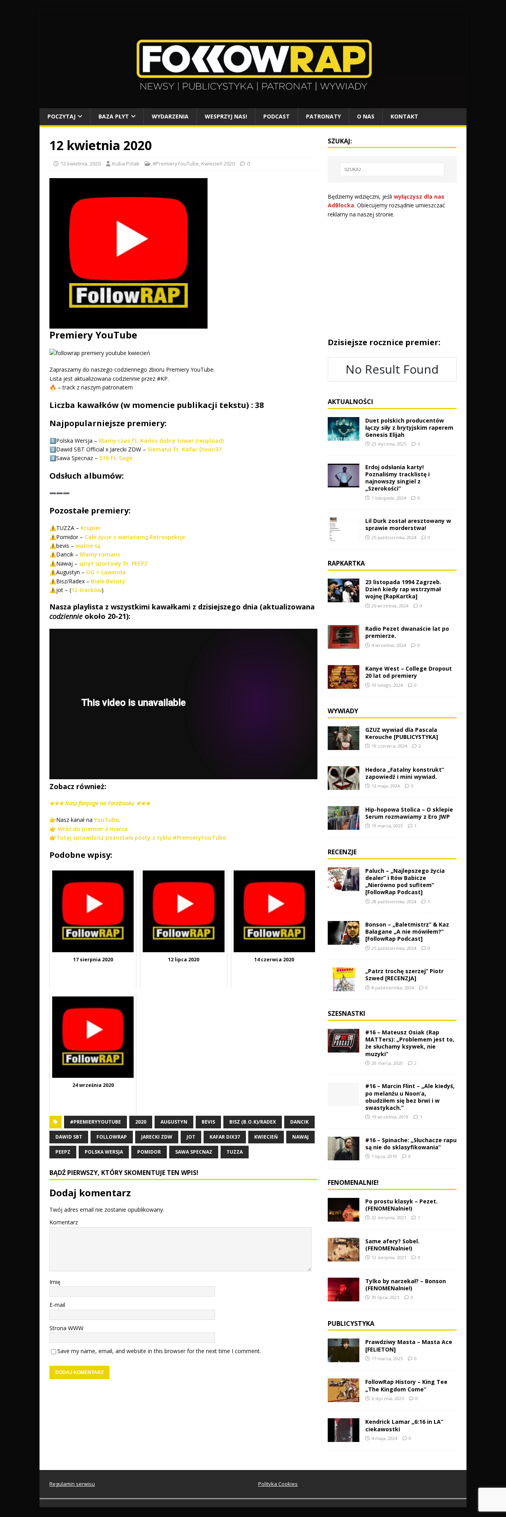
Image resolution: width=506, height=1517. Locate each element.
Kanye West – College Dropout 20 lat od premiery (408, 672)
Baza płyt (113, 116)
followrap (111, 1137)
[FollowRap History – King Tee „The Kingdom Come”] (343, 1397)
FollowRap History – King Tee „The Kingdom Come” (406, 1385)
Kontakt (404, 116)
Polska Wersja (104, 1152)
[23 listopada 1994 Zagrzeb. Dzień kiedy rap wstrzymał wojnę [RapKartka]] (343, 598)
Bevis (208, 1121)
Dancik (299, 1121)
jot (191, 1137)
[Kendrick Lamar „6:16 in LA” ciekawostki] (343, 1437)
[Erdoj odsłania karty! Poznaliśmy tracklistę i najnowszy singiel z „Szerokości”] (343, 482)
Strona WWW (66, 1328)
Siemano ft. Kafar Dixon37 (184, 449)
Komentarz (63, 1222)
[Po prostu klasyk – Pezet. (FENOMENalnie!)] (343, 1216)
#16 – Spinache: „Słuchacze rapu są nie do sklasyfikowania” (411, 1143)
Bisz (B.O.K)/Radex (252, 1121)
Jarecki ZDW (156, 1137)
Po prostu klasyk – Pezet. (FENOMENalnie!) (401, 1204)
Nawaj (300, 1137)
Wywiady (343, 711)
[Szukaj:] (392, 169)
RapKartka (346, 563)
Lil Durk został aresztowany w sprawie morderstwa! (408, 524)
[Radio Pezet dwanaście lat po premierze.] (343, 644)
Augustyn (173, 1121)
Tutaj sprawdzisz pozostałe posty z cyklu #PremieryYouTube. (141, 837)
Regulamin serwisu (72, 1483)
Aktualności (350, 401)
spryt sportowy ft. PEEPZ (113, 563)
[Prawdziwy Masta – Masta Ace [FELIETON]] (343, 1357)
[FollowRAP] (253, 103)
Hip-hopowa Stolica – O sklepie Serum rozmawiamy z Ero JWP (409, 813)
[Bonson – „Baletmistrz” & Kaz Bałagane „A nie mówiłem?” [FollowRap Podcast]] (343, 940)
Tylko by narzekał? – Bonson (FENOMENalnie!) (405, 1284)
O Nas (365, 116)
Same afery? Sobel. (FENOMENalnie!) (392, 1244)
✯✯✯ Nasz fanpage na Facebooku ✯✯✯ (99, 803)
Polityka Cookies (278, 1483)
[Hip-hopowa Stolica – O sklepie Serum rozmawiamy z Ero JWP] (343, 825)
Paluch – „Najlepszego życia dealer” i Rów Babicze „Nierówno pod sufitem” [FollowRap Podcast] (405, 881)
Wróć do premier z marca (93, 829)
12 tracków (86, 590)
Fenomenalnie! (353, 1182)
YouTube (106, 819)
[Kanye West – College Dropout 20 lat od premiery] (343, 684)
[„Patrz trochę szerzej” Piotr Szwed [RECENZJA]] (343, 987)
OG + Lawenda (105, 572)
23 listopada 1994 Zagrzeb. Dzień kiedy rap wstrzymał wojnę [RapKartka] (403, 589)
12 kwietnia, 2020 (80, 163)
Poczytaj (61, 116)
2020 (140, 1121)
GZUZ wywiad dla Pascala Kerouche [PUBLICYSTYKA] (401, 733)
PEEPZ (62, 1152)
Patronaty (323, 116)
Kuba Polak (126, 163)
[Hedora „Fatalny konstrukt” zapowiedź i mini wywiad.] (343, 785)
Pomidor (149, 1152)
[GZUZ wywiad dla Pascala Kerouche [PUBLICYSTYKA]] (343, 745)
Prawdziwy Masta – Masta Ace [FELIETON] (408, 1345)
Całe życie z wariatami (116, 537)
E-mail (57, 1304)
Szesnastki (346, 1013)
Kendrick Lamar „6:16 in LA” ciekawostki (404, 1425)
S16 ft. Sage (115, 458)
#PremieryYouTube (176, 163)
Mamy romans (100, 554)
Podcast (276, 116)
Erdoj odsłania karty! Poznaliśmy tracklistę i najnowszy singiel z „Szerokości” (397, 478)
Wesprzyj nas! (226, 116)
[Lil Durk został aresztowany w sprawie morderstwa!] (343, 536)
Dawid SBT (68, 1137)
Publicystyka (351, 1323)
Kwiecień (266, 1137)
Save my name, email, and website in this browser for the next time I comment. (159, 1351)
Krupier (91, 528)
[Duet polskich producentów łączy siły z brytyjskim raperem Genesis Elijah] (343, 436)
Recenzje (342, 852)
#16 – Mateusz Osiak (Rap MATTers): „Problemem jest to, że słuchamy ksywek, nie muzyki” (409, 1043)
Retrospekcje (167, 537)
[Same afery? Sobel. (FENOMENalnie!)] (343, 1256)
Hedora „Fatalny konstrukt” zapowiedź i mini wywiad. (404, 773)
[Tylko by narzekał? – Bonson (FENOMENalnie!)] (343, 1296)
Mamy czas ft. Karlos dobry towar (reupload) (161, 440)
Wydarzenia (170, 116)
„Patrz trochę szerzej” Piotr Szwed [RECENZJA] (404, 974)
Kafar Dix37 (225, 1137)
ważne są (88, 545)
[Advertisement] (392, 278)
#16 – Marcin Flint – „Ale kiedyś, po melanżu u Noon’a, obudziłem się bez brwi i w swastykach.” (410, 1096)
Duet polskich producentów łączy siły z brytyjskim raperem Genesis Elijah (409, 427)
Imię (54, 1282)
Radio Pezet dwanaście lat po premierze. (407, 632)
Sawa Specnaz (193, 1152)
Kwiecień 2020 (218, 163)
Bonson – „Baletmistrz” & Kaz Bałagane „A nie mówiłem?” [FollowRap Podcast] (407, 931)
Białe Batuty (108, 581)
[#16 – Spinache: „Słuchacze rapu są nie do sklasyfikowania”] (343, 1155)
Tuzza (235, 1152)
